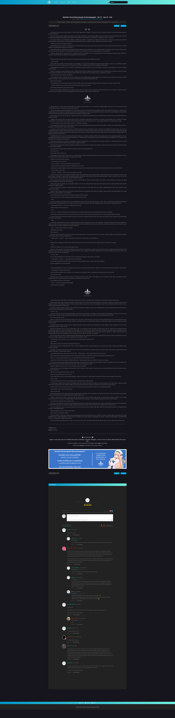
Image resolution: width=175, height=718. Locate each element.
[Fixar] (74, 520)
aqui (99, 443)
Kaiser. (79, 540)
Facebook (88, 702)
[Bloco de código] (82, 520)
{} (85, 520)
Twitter (94, 702)
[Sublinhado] (72, 520)
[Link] (83, 520)
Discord (82, 445)
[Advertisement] (87, 11)
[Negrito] (68, 520)
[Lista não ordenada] (78, 520)
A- (89, 29)
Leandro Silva (80, 620)
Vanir (73, 591)
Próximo (123, 25)
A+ (86, 29)
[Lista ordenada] (76, 520)
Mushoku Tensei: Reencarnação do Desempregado (92, 19)
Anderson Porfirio (81, 569)
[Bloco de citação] (80, 520)
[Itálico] (70, 520)
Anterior (117, 25)
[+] (87, 520)
